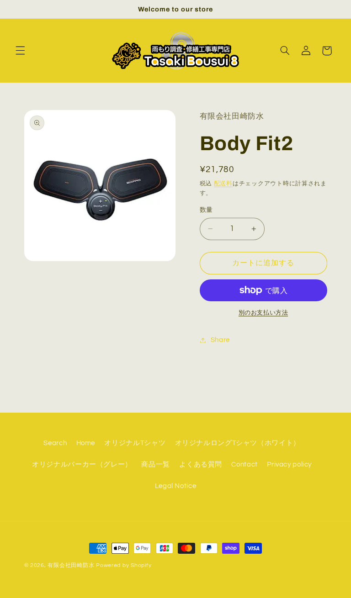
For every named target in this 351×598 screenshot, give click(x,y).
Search (55, 443)
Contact (244, 464)
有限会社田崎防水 (71, 565)
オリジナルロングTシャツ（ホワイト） (237, 443)
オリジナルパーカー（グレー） (82, 464)
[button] (20, 50)
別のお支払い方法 (263, 313)
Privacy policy (289, 464)
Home (86, 443)
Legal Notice (176, 486)
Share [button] (220, 339)
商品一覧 (155, 464)
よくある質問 (200, 464)
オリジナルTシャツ (134, 443)
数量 (206, 210)
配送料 (223, 184)
